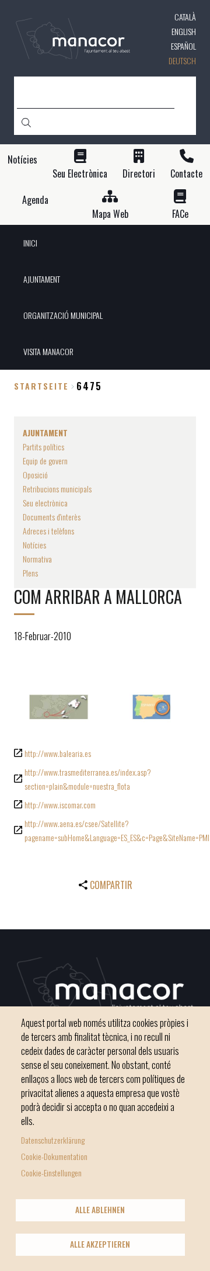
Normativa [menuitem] (37, 559)
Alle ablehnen (100, 1210)
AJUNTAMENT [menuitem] (41, 279)
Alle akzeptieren (100, 1244)
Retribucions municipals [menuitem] (57, 488)
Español (183, 46)
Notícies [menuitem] (34, 545)
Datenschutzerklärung (53, 1140)
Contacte (186, 174)
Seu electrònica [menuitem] (45, 502)
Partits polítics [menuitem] (43, 446)
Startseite (41, 386)
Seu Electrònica (79, 174)
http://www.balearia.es (57, 753)
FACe (180, 214)
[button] (58, 707)
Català (185, 17)
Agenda (35, 200)
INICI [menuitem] (30, 243)
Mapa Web (110, 214)
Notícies (22, 160)
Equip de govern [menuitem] (45, 460)
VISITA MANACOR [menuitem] (48, 351)
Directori (139, 174)
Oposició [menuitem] (35, 474)
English (184, 31)
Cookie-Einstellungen (51, 1172)
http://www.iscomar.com (60, 804)
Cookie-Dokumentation (54, 1156)
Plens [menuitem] (30, 573)
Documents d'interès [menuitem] (51, 517)
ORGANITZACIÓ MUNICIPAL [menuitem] (63, 315)
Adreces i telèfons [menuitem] (48, 531)
